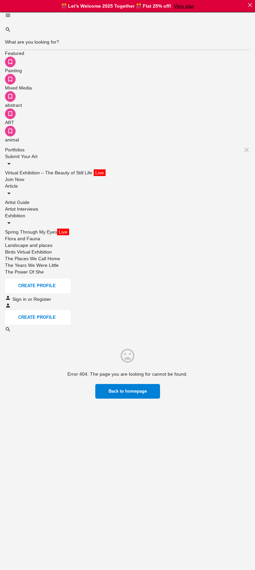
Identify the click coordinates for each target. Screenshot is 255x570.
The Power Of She (24, 272)
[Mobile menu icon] (127, 16)
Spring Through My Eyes (36, 232)
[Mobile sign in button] (8, 306)
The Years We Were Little (32, 265)
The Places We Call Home (32, 258)
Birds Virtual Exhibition (28, 252)
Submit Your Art (21, 156)
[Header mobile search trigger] (8, 330)
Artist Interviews (21, 209)
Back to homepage (128, 391)
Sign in (20, 299)
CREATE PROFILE (37, 285)
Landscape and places (28, 245)
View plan (184, 6)
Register (42, 299)
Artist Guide (17, 202)
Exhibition (15, 215)
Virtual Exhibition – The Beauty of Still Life (54, 172)
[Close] (250, 5)
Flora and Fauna (22, 238)
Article (11, 186)
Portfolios (15, 149)
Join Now (14, 179)
